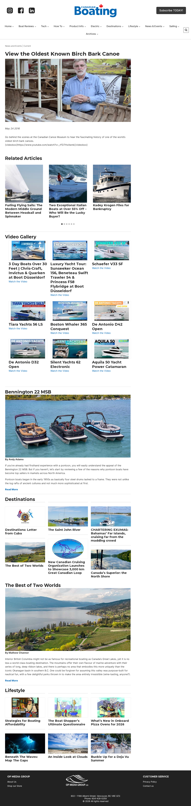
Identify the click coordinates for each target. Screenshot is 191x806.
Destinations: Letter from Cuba (21, 531)
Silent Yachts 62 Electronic (65, 364)
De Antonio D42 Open (107, 326)
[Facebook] (21, 10)
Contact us (148, 786)
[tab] (62, 224)
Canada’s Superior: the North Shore (109, 574)
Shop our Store (14, 786)
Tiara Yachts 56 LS (26, 324)
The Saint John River (64, 530)
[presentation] (24, 184)
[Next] (126, 193)
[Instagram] (10, 10)
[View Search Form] (186, 30)
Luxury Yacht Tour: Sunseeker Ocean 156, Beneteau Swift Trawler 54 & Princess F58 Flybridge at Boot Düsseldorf (69, 277)
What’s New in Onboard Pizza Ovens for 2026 (110, 722)
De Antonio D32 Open (24, 364)
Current (27, 46)
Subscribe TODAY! (171, 10)
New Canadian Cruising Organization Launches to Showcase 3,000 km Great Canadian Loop (66, 567)
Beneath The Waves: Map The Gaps (21, 758)
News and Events (13, 46)
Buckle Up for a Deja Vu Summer (110, 758)
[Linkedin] (32, 10)
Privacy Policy (150, 781)
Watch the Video (18, 282)
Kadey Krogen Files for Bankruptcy (111, 207)
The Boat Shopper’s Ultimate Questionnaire (66, 722)
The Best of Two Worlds (24, 565)
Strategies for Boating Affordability (22, 722)
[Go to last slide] (9, 193)
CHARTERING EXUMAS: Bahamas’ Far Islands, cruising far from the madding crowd (109, 535)
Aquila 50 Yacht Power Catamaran (109, 364)
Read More (11, 489)
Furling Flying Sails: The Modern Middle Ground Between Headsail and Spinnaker (23, 210)
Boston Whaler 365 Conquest (68, 326)
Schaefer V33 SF (107, 264)
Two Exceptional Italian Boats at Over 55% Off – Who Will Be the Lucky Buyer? (68, 210)
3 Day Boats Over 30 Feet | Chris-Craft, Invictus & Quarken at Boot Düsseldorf (28, 271)
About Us (11, 781)
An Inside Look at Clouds (68, 757)
